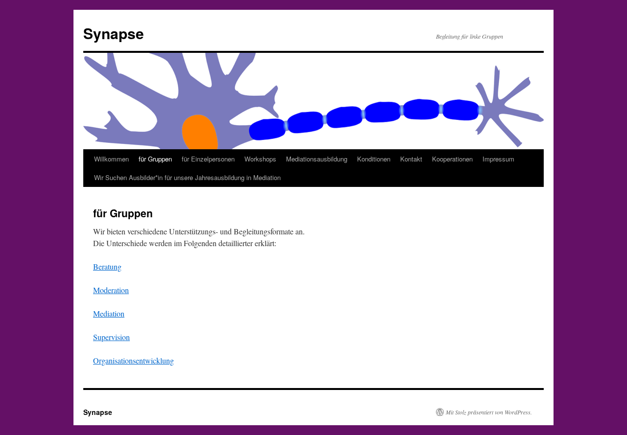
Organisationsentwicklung (133, 360)
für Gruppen (155, 158)
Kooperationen (452, 158)
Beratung (107, 266)
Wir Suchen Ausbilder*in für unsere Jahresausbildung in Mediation (187, 177)
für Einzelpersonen (208, 158)
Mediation (108, 313)
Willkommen (111, 158)
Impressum (498, 158)
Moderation (111, 290)
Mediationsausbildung (316, 158)
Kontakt (411, 158)
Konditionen (373, 158)
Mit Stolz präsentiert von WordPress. (489, 412)
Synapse (113, 33)
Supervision (111, 337)
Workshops (260, 158)
